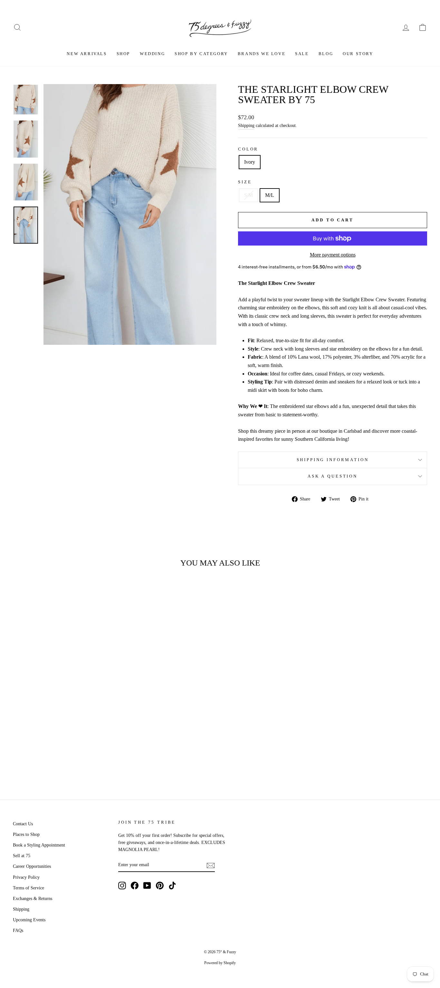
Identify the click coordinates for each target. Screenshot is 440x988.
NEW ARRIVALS (87, 53)
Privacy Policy (26, 877)
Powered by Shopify (220, 963)
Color (248, 149)
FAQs (18, 930)
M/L (269, 195)
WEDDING (152, 53)
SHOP (123, 53)
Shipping (246, 125)
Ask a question (333, 476)
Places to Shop (26, 834)
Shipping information (333, 460)
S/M (248, 195)
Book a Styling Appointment (39, 845)
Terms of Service (28, 888)
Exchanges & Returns (32, 898)
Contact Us (23, 823)
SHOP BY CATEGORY (201, 53)
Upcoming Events (29, 919)
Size (245, 182)
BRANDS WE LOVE (261, 53)
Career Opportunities (32, 866)
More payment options (333, 254)
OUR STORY (358, 53)
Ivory (249, 162)
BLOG (326, 53)
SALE (302, 53)
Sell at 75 (21, 855)
